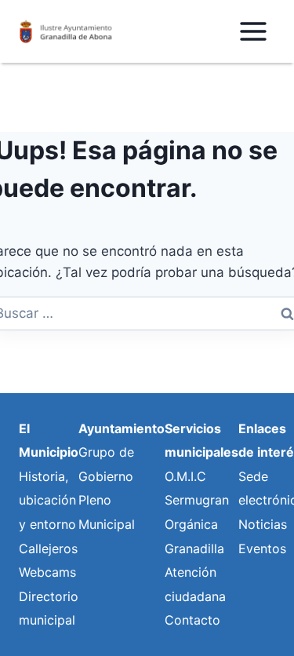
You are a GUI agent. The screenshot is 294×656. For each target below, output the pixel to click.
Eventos (262, 548)
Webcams (47, 572)
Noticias (262, 524)
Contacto (192, 620)
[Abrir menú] (252, 31)
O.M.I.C (185, 476)
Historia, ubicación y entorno (47, 500)
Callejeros (48, 548)
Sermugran (197, 500)
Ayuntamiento (121, 428)
